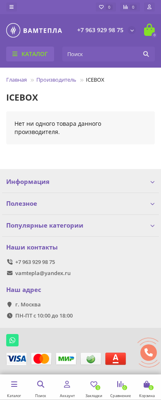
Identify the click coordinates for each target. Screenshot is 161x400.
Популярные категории (44, 225)
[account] (149, 7)
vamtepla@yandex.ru (43, 273)
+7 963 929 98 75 (100, 30)
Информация (28, 181)
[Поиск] (146, 54)
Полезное (21, 203)
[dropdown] (11, 7)
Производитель (56, 79)
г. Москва (28, 304)
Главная (16, 79)
